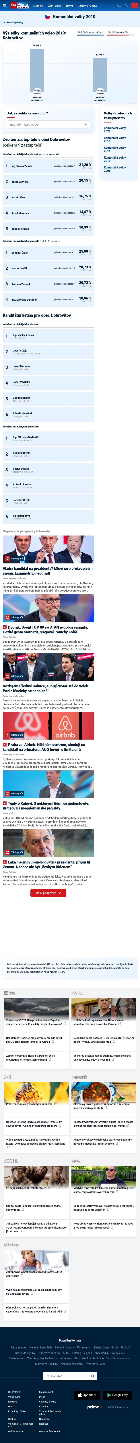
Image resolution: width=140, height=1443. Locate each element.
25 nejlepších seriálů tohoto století (26, 1188)
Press (42, 1397)
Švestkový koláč (96, 1364)
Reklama (12, 1401)
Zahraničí (54, 6)
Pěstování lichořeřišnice (89, 1358)
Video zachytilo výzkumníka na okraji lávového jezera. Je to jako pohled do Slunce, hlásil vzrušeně (35, 1141)
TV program (84, 1347)
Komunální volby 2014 (115, 149)
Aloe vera (66, 1358)
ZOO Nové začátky (49, 1353)
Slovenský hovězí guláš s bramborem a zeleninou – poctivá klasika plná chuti (103, 1106)
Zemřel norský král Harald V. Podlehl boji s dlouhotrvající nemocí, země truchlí (30, 1057)
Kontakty (43, 1406)
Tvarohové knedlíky (46, 1364)
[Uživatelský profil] (126, 5)
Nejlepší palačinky (72, 1364)
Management (46, 1392)
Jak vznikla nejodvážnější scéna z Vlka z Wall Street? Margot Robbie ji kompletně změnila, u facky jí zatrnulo (36, 1227)
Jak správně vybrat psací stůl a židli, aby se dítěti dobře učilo (34, 1274)
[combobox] (47, 124)
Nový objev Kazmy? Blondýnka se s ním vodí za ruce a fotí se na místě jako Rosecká (103, 1225)
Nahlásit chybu (16, 1431)
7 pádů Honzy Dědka (96, 1353)
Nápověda (44, 1419)
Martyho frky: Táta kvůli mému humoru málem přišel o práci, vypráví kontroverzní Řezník (103, 1190)
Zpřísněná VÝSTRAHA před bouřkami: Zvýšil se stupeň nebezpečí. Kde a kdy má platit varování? (34, 1022)
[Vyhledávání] (119, 5)
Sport (69, 6)
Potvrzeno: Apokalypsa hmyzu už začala (29, 1104)
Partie (114, 1347)
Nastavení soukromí (49, 1431)
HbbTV (11, 1406)
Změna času (101, 1347)
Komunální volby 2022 (115, 129)
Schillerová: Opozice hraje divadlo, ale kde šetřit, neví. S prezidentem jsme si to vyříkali (34, 1040)
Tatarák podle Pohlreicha (42, 1358)
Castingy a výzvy (47, 1401)
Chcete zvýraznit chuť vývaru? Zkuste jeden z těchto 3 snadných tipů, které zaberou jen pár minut (103, 1123)
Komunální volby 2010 (115, 159)
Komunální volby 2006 (115, 169)
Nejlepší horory (64, 1347)
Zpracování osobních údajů (50, 1412)
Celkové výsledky (13, 22)
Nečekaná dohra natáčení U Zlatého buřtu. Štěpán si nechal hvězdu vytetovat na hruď (103, 1040)
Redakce (43, 1423)
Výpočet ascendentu (118, 1358)
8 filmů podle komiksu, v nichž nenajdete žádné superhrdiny (33, 1207)
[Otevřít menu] (5, 5)
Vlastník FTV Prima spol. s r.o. (20, 1425)
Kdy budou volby (25, 1353)
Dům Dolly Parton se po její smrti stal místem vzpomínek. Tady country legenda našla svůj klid (34, 1309)
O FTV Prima (14, 1392)
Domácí (38, 6)
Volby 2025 (118, 1353)
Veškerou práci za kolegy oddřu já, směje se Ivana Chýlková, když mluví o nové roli (102, 1057)
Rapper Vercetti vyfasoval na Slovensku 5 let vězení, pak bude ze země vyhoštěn (103, 1207)
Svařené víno (16, 1358)
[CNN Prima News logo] (19, 5)
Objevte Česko (87, 6)
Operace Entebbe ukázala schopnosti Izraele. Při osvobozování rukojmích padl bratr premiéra (34, 1123)
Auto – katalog (72, 1353)
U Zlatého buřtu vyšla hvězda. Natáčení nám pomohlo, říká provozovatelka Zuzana (98, 1022)
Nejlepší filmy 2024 (40, 1347)
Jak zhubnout (18, 1347)
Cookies (12, 1419)
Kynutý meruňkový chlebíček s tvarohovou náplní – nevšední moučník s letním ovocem (102, 1141)
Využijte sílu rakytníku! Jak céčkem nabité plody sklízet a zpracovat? (34, 1291)
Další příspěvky (46, 893)
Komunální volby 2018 (115, 139)
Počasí (125, 1347)
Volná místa (14, 1397)
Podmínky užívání (17, 1411)
